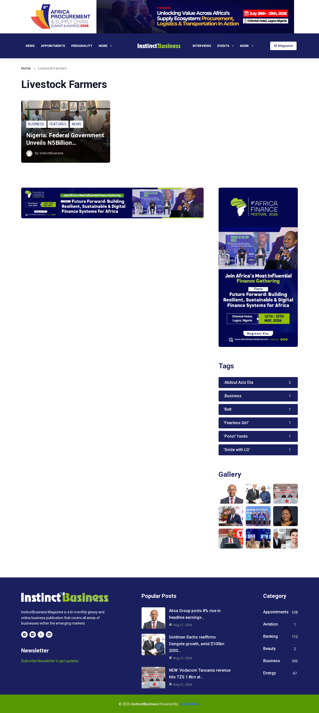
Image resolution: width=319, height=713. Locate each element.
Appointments (53, 46)
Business (36, 124)
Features (58, 124)
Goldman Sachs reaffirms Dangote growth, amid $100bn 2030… (196, 644)
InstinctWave (189, 704)
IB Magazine (283, 46)
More (103, 46)
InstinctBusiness (51, 153)
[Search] (263, 46)
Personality (81, 46)
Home (26, 68)
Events (223, 46)
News (30, 46)
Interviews (202, 46)
